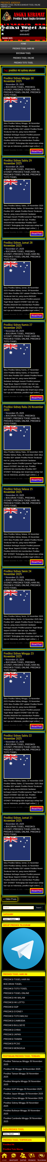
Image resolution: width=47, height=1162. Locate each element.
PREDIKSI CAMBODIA (14, 1021)
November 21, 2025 (15, 742)
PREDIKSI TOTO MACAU (16, 1016)
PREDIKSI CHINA (12, 1030)
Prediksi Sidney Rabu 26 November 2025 (23, 408)
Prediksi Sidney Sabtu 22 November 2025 (18, 737)
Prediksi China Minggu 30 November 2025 (23, 1098)
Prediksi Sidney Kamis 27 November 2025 (18, 326)
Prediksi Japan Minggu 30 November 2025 (23, 1094)
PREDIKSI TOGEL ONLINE (23, 58)
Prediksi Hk (8, 1144)
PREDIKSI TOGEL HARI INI (23, 48)
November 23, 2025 (15, 577)
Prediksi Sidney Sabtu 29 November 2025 (18, 162)
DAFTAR (23, 1160)
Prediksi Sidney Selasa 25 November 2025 (18, 490)
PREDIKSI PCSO (12, 1044)
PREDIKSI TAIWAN (13, 1039)
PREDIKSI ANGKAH (10, 2)
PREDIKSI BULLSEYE (14, 1025)
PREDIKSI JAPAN (12, 1034)
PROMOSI (32, 1160)
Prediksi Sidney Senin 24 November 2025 (17, 573)
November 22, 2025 (15, 660)
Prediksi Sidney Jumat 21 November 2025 (18, 819)
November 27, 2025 (15, 249)
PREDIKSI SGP (11, 1007)
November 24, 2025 (15, 495)
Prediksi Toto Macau (13, 1149)
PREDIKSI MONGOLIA (14, 1048)
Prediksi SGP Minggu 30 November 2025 (23, 1089)
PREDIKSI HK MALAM (14, 998)
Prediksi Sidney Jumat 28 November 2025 (18, 244)
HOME (4, 1160)
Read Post (37, 151)
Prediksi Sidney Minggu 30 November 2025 (19, 80)
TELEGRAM (41, 1160)
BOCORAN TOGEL (23, 53)
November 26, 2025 (15, 331)
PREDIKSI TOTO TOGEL (23, 62)
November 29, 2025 (15, 84)
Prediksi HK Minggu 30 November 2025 (22, 1069)
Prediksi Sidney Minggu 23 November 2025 (19, 655)
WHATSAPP (13, 1160)
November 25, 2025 (15, 413)
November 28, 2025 (15, 167)
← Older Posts (9, 899)
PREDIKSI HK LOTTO (14, 1002)
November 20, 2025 (15, 824)
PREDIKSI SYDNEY (13, 1011)
